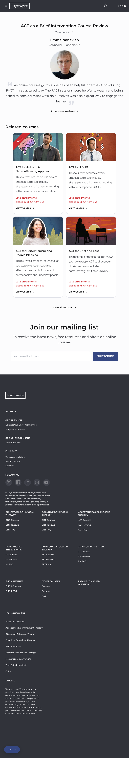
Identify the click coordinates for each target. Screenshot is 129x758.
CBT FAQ (46, 529)
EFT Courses (48, 554)
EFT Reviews (48, 559)
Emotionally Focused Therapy (55, 548)
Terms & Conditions (15, 457)
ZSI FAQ (82, 561)
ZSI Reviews (84, 556)
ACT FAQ (82, 529)
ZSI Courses (84, 551)
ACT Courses (84, 520)
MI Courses (11, 554)
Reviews (46, 591)
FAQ (44, 596)
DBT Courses (12, 520)
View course (62, 32)
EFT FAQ (46, 564)
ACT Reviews (84, 525)
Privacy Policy (13, 461)
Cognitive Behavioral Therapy (55, 513)
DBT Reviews (12, 525)
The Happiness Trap (15, 613)
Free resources (15, 621)
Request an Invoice (15, 429)
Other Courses (51, 581)
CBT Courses (48, 520)
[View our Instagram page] (37, 482)
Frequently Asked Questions (89, 583)
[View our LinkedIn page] (27, 482)
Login (122, 6)
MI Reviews (11, 559)
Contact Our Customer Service (21, 424)
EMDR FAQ (11, 591)
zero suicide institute (91, 546)
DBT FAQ (10, 529)
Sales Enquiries (13, 442)
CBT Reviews (48, 525)
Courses (46, 586)
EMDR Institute (14, 581)
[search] (106, 6)
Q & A (8, 671)
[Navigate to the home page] (19, 6)
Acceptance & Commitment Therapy (94, 513)
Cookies (10, 465)
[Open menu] (6, 6)
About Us (11, 411)
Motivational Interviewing (14, 548)
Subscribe (105, 356)
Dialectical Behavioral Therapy (20, 513)
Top (10, 749)
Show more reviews (62, 111)
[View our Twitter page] (8, 482)
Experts (10, 680)
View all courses (62, 307)
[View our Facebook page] (18, 482)
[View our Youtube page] (46, 482)
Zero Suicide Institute (16, 665)
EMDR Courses (13, 586)
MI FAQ (9, 564)
